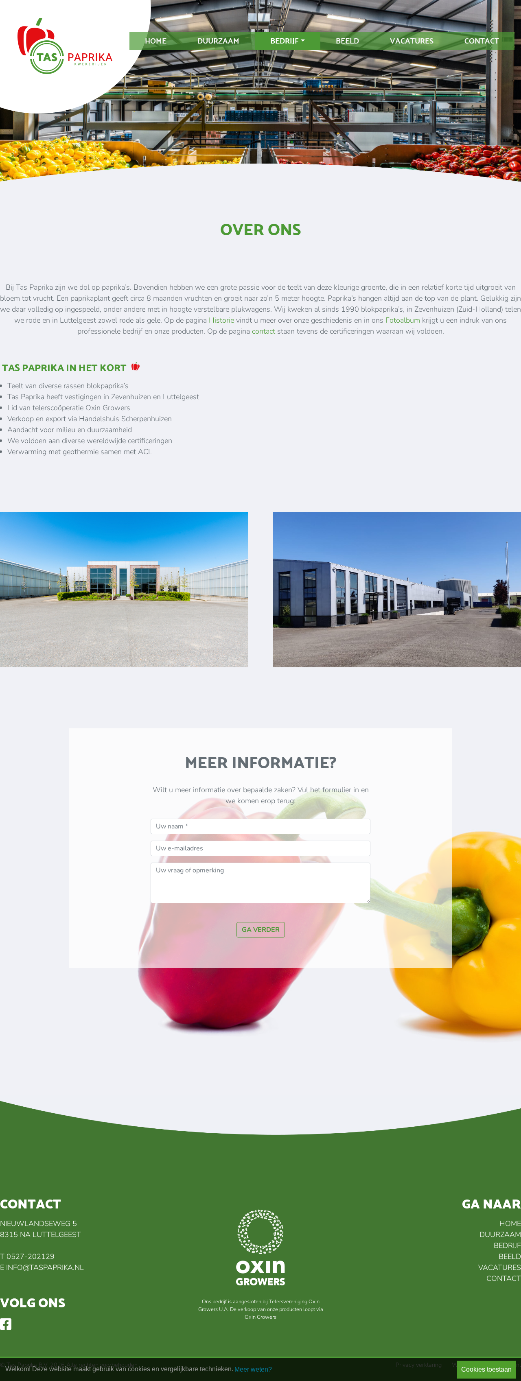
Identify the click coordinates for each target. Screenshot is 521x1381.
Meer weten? (253, 1369)
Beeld (347, 40)
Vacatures (411, 40)
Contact (481, 40)
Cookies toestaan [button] (486, 1369)
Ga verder (261, 929)
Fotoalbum (402, 320)
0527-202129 (31, 1256)
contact (263, 331)
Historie (221, 320)
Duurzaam (218, 40)
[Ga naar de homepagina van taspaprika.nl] (81, 61)
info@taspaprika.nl (45, 1267)
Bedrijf (284, 40)
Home (155, 40)
